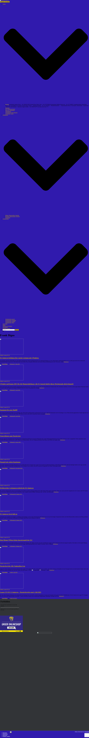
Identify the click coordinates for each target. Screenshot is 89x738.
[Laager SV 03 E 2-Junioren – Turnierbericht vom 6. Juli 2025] (11, 588)
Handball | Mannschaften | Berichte (12, 216)
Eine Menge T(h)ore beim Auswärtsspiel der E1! (16, 540)
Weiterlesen (66, 361)
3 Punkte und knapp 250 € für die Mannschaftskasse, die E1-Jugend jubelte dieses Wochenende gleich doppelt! (37, 384)
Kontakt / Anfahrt (6, 328)
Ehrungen (7, 108)
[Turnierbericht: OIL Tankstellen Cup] (11, 562)
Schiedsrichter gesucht (10, 319)
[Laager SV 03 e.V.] (4, 0)
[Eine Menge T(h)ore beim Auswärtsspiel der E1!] (11, 536)
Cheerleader (7, 217)
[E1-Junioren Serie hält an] (11, 510)
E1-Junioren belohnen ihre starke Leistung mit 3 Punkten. (19, 358)
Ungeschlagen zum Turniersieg (10, 436)
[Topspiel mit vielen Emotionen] (11, 458)
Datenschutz (5, 734)
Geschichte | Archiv (9, 113)
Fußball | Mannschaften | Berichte (12, 215)
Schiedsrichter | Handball (10, 320)
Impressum (5, 735)
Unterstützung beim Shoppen (11, 112)
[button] (46, 103)
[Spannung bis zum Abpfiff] (11, 406)
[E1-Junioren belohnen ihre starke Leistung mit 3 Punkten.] (11, 354)
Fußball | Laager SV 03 (5, 355)
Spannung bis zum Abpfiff (8, 410)
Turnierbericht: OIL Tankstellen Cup (12, 566)
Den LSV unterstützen (10, 110)
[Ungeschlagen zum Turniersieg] (11, 432)
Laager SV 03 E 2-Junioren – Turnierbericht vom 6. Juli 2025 (20, 592)
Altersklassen (8, 111)
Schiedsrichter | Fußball (10, 321)
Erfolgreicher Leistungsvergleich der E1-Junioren (17, 488)
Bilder (4, 325)
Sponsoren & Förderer (7, 326)
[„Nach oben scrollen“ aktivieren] (11, 732)
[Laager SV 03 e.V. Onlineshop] (11, 631)
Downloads (5, 327)
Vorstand (7, 104)
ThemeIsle (87, 731)
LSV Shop (5, 323)
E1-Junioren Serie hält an (8, 514)
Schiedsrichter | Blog (9, 322)
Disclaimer (5, 732)
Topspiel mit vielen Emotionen (10, 462)
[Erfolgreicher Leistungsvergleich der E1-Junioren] (11, 484)
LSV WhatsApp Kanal (10, 109)
